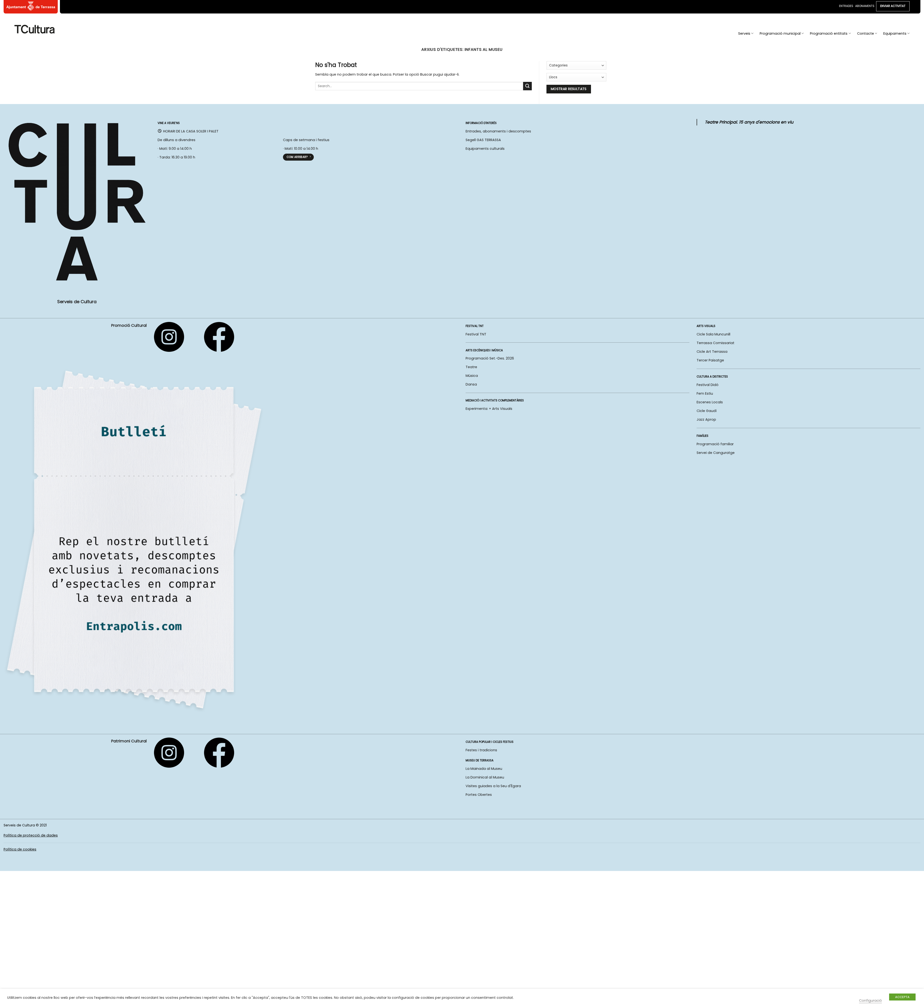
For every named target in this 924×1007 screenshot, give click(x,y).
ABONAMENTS (864, 6)
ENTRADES (846, 6)
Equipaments (894, 33)
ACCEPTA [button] (902, 997)
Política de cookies (20, 849)
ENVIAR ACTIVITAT (892, 6)
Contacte (865, 33)
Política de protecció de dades (31, 835)
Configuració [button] (870, 1000)
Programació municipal (780, 33)
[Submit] (527, 86)
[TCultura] (34, 29)
